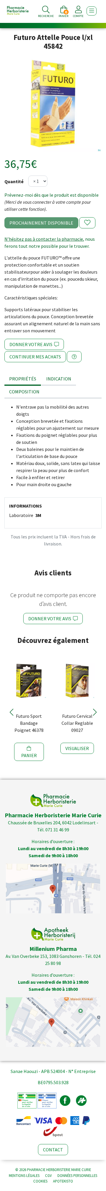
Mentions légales (24, 1175)
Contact (53, 1150)
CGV (48, 1175)
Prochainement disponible (41, 223)
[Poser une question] (74, 356)
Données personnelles (77, 1175)
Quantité (14, 181)
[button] (11, 712)
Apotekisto (63, 1181)
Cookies (40, 1181)
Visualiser (77, 748)
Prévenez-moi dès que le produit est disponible (51, 195)
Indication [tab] (58, 379)
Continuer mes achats (35, 357)
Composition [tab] (24, 392)
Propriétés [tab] (22, 379)
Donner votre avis (31, 344)
